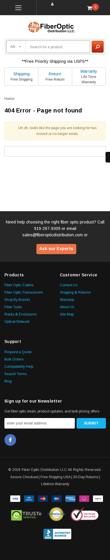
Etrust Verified (26, 514)
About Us (67, 307)
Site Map (67, 314)
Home (9, 99)
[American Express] (70, 498)
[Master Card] (43, 498)
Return (55, 74)
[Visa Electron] (29, 498)
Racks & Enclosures (20, 314)
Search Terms (15, 374)
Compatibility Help (18, 367)
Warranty (88, 71)
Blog (8, 381)
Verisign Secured (85, 514)
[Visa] (15, 498)
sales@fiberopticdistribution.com (52, 235)
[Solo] (84, 498)
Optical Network (17, 322)
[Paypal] (98, 498)
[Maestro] (57, 498)
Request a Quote (18, 352)
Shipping (21, 74)
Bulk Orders (13, 359)
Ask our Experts (56, 248)
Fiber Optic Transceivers (23, 292)
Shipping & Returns (75, 292)
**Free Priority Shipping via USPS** (55, 61)
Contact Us (68, 285)
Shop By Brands (17, 300)
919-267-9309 (47, 228)
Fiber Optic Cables (18, 285)
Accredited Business (57, 533)
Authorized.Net (56, 514)
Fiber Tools (13, 307)
